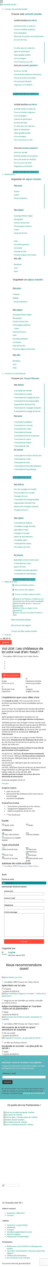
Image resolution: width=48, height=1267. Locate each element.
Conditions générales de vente (19, 1232)
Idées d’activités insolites (24, 585)
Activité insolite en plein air (25, 26)
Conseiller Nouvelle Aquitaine (25, 570)
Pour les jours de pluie (22, 81)
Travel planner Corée (22, 429)
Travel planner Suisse (22, 442)
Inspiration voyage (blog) (17, 1225)
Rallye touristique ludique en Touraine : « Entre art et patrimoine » (22, 1007)
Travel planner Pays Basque (25, 469)
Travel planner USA (21, 446)
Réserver (5, 642)
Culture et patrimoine (23, 119)
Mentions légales (14, 1234)
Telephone (8, 905)
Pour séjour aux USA (22, 547)
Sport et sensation (10, 1156)
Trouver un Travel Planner (15, 373)
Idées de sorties (11, 582)
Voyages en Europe (22, 533)
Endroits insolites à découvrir (15, 1170)
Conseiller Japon (20, 540)
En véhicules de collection (24, 48)
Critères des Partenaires (16, 1255)
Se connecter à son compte (18, 1258)
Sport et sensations (22, 51)
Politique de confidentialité (18, 1236)
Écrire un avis (8, 879)
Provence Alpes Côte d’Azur (25, 255)
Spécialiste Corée (21, 530)
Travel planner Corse (22, 459)
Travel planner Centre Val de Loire (27, 455)
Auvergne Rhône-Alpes (23, 216)
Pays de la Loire (20, 251)
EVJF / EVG (7, 1146)
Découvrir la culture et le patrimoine (28, 36)
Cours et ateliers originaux (24, 29)
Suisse (16, 195)
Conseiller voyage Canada (24, 526)
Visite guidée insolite (22, 55)
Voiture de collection (11, 1158)
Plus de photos (13, 675)
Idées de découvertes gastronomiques (19, 1175)
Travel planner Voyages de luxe (26, 397)
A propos (10, 1230)
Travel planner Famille (23, 391)
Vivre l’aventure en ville (23, 62)
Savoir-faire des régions (13, 1151)
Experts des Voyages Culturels (26, 506)
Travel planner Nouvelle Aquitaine (27, 466)
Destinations (10, 174)
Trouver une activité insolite (16, 9)
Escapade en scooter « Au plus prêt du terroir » (22, 1047)
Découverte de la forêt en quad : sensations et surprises (19, 1028)
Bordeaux (18, 264)
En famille (7, 1144)
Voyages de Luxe (21, 496)
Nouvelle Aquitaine (21, 244)
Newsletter (11, 1227)
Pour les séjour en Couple (24, 493)
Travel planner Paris (22, 462)
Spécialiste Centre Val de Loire (26, 560)
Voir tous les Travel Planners (24, 579)
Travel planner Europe (23, 432)
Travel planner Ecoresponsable (26, 401)
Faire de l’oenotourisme (13, 1177)
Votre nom (8, 891)
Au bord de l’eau (20, 40)
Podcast (8, 635)
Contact (10, 1215)
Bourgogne (18, 219)
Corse (16, 229)
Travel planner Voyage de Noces (27, 411)
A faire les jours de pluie (13, 1162)
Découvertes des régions (24, 590)
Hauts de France (20, 233)
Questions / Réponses (16, 1213)
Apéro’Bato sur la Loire (13, 985)
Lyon (16, 268)
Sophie (11, 952)
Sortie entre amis (10, 1153)
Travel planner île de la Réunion (26, 436)
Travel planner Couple (23, 394)
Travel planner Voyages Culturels (27, 408)
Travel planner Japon (22, 439)
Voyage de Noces (21, 510)
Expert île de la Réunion (23, 536)
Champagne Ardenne (23, 226)
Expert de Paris (20, 567)
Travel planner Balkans (23, 422)
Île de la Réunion (20, 198)
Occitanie (18, 248)
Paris (16, 241)
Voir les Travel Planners (22, 477)
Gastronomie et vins (11, 1149)
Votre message (10, 912)
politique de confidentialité (34, 1093)
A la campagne (20, 33)
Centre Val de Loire (21, 223)
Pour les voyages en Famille (25, 489)
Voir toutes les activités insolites (26, 94)
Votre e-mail (9, 898)
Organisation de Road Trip (24, 404)
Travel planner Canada (23, 425)
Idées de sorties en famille (14, 1172)
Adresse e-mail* (9, 1073)
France (17, 191)
